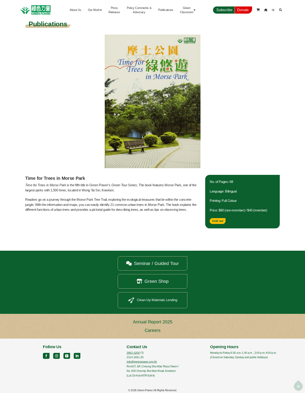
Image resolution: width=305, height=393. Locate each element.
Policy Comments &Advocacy (139, 10)
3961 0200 (133, 352)
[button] (95, 10)
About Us (75, 10)
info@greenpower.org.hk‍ (142, 361)
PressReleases (114, 10)
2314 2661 (133, 357)
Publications (165, 10)
